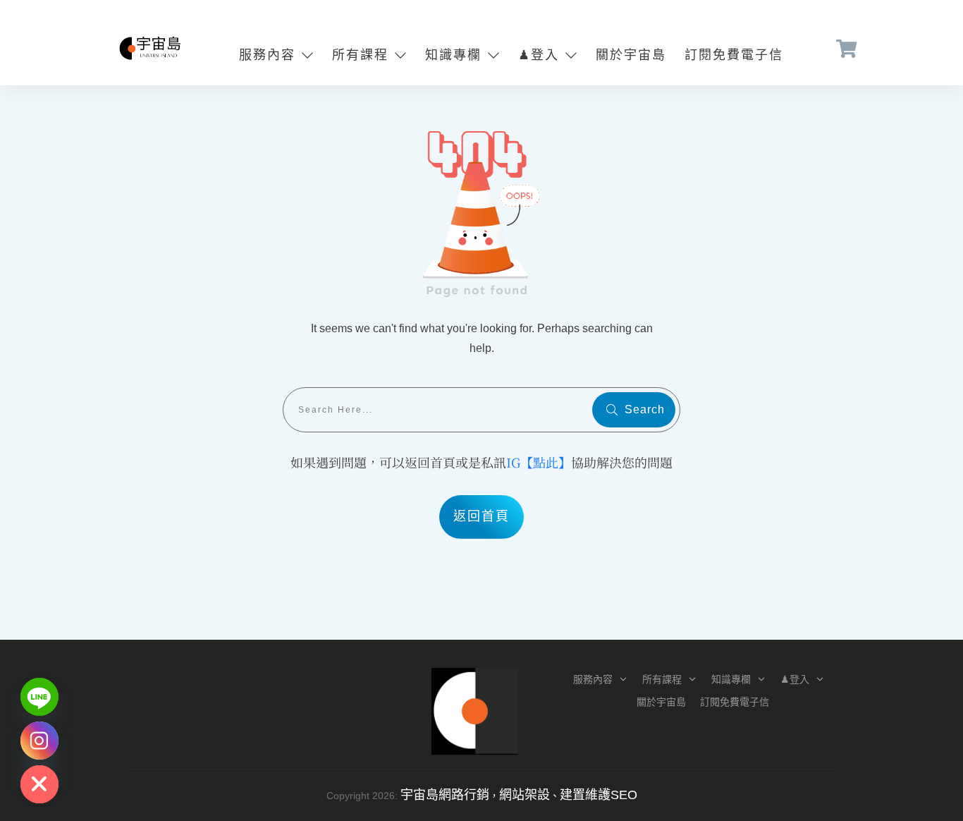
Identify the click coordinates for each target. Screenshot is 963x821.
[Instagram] (39, 741)
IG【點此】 (538, 462)
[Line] (39, 697)
